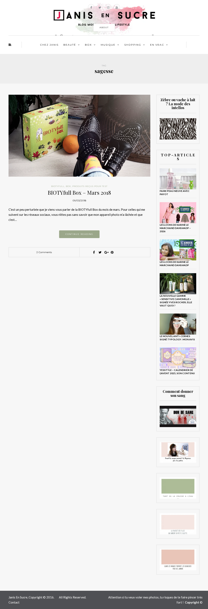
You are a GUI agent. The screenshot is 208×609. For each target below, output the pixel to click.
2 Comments (44, 252)
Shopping (132, 44)
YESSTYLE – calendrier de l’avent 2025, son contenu (177, 371)
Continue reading (79, 234)
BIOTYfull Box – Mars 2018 (79, 192)
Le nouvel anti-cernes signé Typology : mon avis (177, 338)
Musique (108, 44)
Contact (14, 602)
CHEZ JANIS (49, 44)
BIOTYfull (57, 186)
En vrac (157, 44)
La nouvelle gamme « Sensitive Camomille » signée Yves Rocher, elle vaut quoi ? (176, 300)
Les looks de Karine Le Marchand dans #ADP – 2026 (175, 228)
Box (88, 44)
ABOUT (104, 27)
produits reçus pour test (89, 186)
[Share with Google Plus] (106, 252)
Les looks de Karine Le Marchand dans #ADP (174, 263)
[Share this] (93, 252)
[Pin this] (112, 252)
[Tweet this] (100, 252)
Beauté (69, 44)
